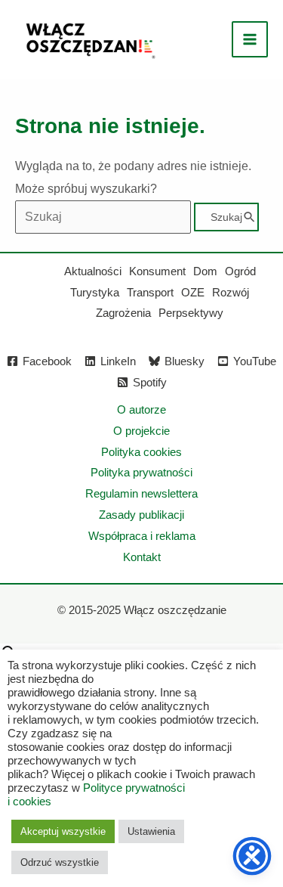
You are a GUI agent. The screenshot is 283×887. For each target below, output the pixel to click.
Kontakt (142, 556)
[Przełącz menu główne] (250, 39)
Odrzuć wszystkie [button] (59, 862)
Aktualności (93, 271)
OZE (193, 292)
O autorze (141, 409)
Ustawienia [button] (151, 831)
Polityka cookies (141, 451)
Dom (205, 271)
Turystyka (94, 292)
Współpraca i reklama (141, 535)
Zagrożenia (123, 312)
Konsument (157, 271)
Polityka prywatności (141, 472)
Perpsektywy (190, 312)
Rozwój (230, 292)
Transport (150, 292)
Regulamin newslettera (141, 493)
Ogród (240, 271)
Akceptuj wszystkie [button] (63, 831)
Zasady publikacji (141, 514)
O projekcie (141, 430)
